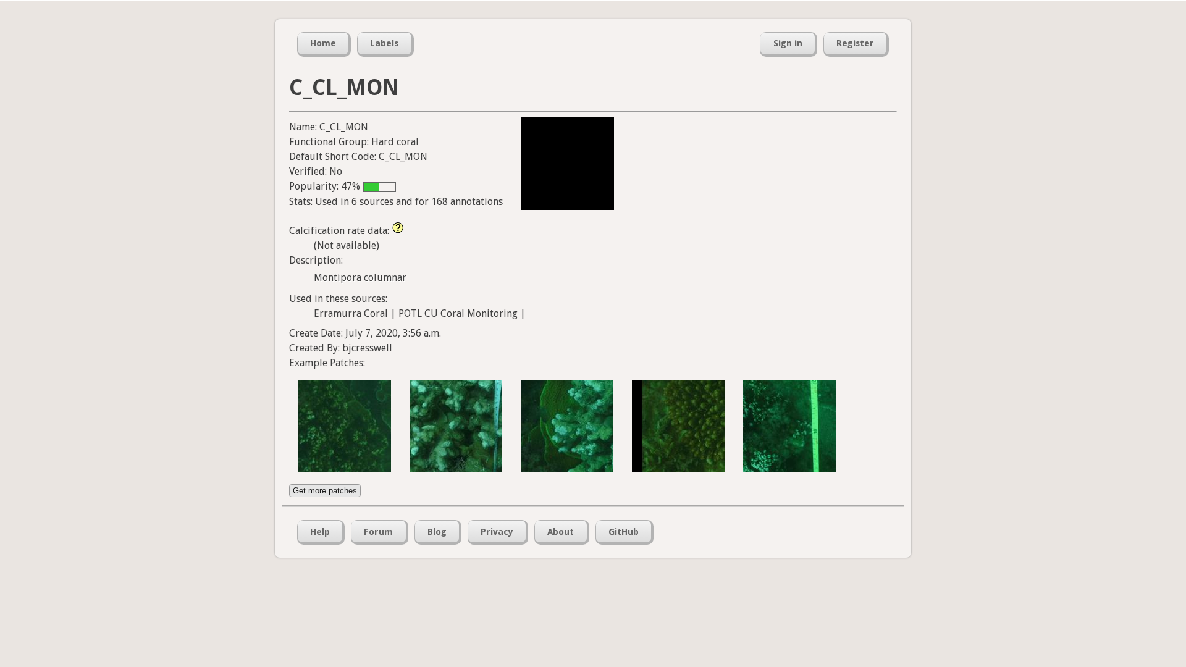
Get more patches (325, 490)
